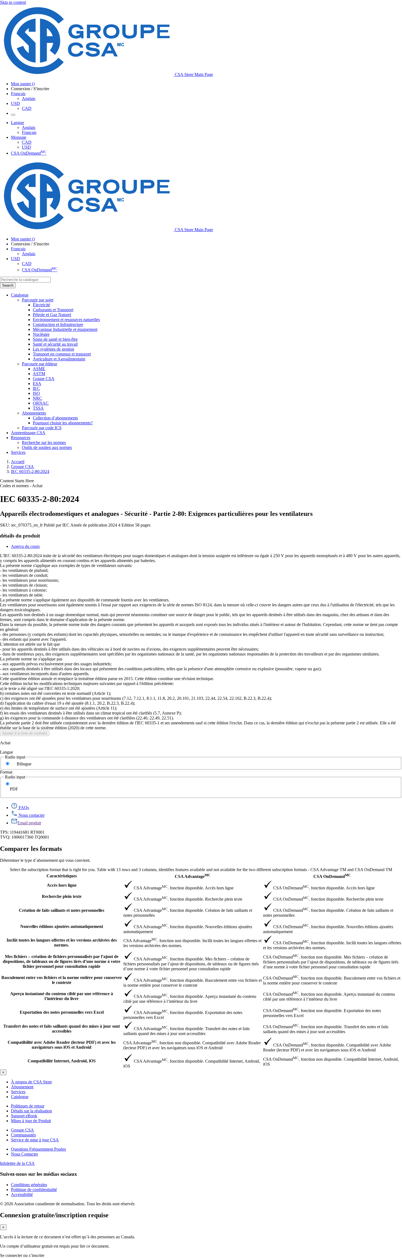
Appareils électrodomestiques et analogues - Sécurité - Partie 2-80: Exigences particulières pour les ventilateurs (156, 513)
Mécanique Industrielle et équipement (65, 329)
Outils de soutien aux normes (47, 447)
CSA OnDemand (28, 153)
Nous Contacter (24, 1154)
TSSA (38, 408)
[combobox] (25, 280)
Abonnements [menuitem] (34, 413)
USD (15, 103)
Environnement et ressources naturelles (66, 319)
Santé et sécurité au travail (55, 344)
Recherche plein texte (61, 896)
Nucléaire (41, 334)
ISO (36, 393)
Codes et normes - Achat (21, 485)
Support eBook (24, 1115)
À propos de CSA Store (31, 1082)
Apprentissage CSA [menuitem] (28, 432)
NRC (37, 398)
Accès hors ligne (62, 885)
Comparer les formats (31, 848)
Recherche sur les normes (44, 442)
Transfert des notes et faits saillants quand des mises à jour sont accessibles (61, 1028)
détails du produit (20, 536)
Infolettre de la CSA (17, 1163)
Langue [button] (17, 122)
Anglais (28, 98)
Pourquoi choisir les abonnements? (63, 423)
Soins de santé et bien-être (55, 339)
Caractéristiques (61, 876)
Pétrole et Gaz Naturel (52, 314)
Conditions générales (29, 1184)
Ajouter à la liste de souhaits (24, 733)
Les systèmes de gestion (53, 349)
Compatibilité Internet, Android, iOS (62, 1061)
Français (29, 132)
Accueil (17, 461)
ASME (39, 368)
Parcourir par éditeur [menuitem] (39, 363)
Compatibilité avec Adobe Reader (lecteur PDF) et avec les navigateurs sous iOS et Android (62, 1045)
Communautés (23, 1135)
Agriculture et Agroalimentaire (59, 359)
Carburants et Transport (53, 309)
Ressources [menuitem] (20, 437)
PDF (14, 789)
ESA (37, 383)
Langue (6, 752)
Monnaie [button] (18, 137)
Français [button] (18, 93)
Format (6, 772)
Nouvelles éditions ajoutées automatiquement (61, 926)
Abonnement (22, 1086)
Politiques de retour (27, 1106)
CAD (26, 108)
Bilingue (24, 764)
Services (18, 1091)
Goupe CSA (43, 378)
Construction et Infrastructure (58, 324)
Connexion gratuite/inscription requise (54, 1215)
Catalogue (19, 1096)
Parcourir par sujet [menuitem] (37, 300)
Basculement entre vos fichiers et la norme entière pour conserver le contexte (61, 980)
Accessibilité (22, 1194)
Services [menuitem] (18, 452)
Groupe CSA (22, 466)
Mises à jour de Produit (31, 1120)
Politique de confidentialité (34, 1189)
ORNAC (41, 403)
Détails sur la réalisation (31, 1111)
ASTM (39, 373)
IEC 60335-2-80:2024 (30, 471)
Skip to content (13, 2)
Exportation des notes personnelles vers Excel (62, 1012)
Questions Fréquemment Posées (38, 1149)
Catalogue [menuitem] (19, 295)
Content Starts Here (17, 480)
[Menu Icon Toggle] (13, 115)
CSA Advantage (192, 876)
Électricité (41, 304)
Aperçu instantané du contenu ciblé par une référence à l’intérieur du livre (61, 996)
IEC (36, 388)
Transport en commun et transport (62, 354)
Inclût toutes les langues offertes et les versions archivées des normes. (62, 942)
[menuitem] (217, 304)
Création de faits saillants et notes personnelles (61, 910)
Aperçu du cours (25, 546)
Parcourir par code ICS (42, 427)
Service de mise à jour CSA (35, 1140)
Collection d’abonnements (55, 418)
